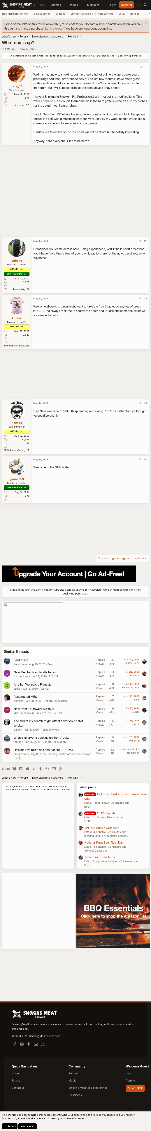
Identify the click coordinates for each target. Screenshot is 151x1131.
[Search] (145, 5)
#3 (145, 298)
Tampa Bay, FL (21, 289)
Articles (56, 4)
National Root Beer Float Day (104, 842)
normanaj (134, 675)
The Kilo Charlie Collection (101, 828)
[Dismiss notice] (145, 24)
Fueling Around (131, 687)
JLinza (136, 711)
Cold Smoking (105, 13)
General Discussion (55, 700)
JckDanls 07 (132, 663)
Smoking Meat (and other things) (88, 1087)
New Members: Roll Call (15, 13)
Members (93, 4)
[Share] (140, 66)
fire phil (18, 741)
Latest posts (87, 787)
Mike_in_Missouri (24, 713)
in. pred (135, 723)
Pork (87, 865)
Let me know (53, 28)
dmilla (17, 688)
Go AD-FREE (135, 1088)
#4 (145, 403)
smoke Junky (22, 676)
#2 (145, 240)
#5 (145, 459)
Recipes (134, 13)
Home (15, 1073)
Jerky (122, 13)
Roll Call (53, 676)
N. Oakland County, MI (16, 450)
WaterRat (134, 740)
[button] (64, 5)
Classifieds (75, 1094)
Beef (50, 664)
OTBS (88, 821)
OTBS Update (106, 813)
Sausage (60, 13)
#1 (146, 66)
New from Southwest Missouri (34, 709)
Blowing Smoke (42, 13)
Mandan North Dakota (16, 345)
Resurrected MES (25, 696)
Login (129, 1073)
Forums (40, 4)
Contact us (18, 1087)
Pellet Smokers (50, 729)
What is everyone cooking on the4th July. (41, 737)
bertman (19, 700)
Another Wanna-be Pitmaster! (33, 684)
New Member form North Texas (35, 672)
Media (74, 4)
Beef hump (21, 660)
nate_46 (10, 48)
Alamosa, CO (21, 105)
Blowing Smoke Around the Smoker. (69, 754)
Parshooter (20, 664)
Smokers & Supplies (82, 13)
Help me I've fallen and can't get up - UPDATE (45, 750)
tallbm (136, 699)
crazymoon (133, 752)
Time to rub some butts (99, 857)
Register (131, 1080)
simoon (18, 729)
